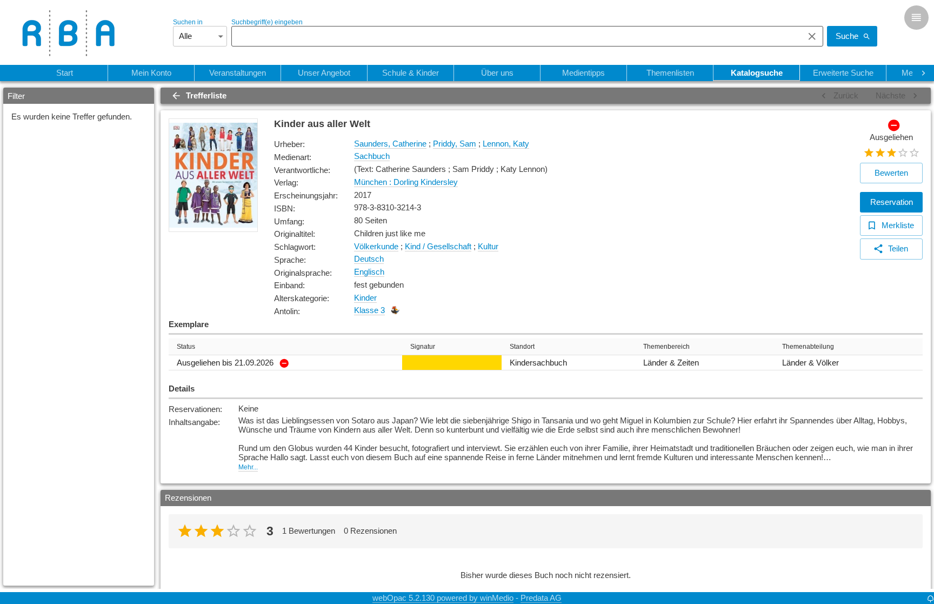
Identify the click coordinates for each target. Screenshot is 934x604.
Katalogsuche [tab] (757, 72)
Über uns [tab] (497, 72)
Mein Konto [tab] (151, 72)
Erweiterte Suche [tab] (843, 72)
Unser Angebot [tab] (324, 72)
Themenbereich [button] (666, 346)
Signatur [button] (422, 346)
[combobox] (515, 36)
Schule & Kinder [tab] (410, 72)
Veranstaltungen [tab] (237, 72)
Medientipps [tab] (583, 72)
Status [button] (186, 346)
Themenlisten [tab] (670, 72)
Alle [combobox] (185, 36)
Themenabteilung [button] (808, 346)
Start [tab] (64, 72)
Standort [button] (522, 346)
